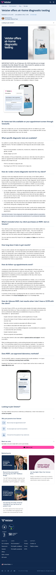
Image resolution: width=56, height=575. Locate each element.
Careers (4, 549)
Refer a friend (5, 554)
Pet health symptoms (16, 549)
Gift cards (4, 557)
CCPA (25, 549)
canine (28, 237)
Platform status (34, 546)
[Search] (50, 2)
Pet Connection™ (15, 543)
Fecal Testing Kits (19, 295)
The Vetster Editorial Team (11, 19)
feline (34, 237)
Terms (25, 546)
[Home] (6, 2)
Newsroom (4, 546)
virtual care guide (6, 413)
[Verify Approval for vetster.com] (11, 527)
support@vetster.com (8, 365)
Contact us (33, 543)
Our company (5, 543)
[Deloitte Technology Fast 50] (13, 534)
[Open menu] (53, 2)
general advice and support (32, 337)
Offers (3, 551)
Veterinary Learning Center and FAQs (19, 360)
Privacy (26, 543)
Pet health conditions (16, 546)
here (5, 348)
